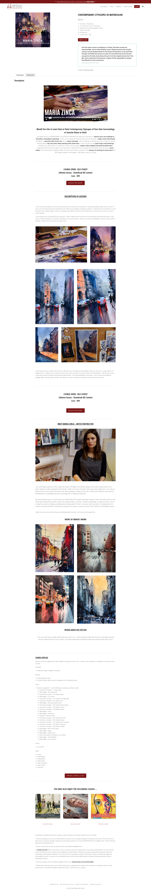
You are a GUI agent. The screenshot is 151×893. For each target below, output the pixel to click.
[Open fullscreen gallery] (49, 46)
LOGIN (137, 6)
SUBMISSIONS (54, 884)
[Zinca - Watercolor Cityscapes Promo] (32, 30)
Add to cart (83, 40)
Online (91, 70)
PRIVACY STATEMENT (81, 884)
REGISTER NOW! (48, 824)
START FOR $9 (128, 6)
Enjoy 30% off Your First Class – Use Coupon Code (75, 2)
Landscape (86, 70)
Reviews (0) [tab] (30, 75)
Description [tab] (20, 75)
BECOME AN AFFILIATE (67, 884)
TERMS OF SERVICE (95, 884)
